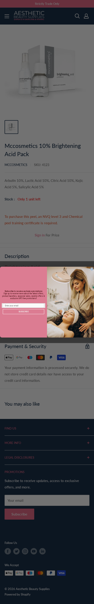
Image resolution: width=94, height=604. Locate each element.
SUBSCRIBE (23, 311)
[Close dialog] (92, 269)
